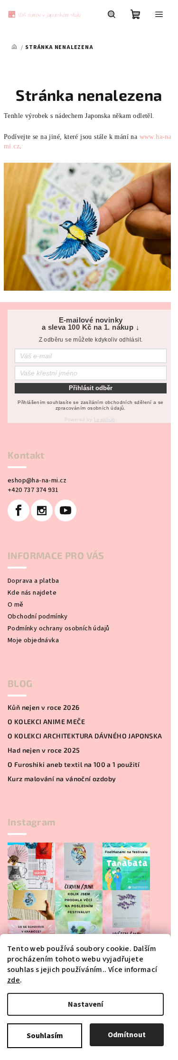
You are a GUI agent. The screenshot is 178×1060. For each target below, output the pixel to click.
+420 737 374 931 (33, 490)
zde (13, 980)
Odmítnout (127, 1035)
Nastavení (85, 1004)
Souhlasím (45, 1036)
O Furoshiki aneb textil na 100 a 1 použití (74, 764)
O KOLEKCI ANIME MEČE (46, 721)
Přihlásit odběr (90, 388)
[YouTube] (65, 510)
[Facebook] (18, 510)
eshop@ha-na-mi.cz (37, 480)
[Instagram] (42, 510)
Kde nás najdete (32, 593)
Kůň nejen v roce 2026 (43, 707)
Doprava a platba (33, 581)
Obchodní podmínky (38, 616)
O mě (16, 604)
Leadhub (104, 419)
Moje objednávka (33, 640)
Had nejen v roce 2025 (44, 750)
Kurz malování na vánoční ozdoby (62, 778)
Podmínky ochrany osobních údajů (58, 628)
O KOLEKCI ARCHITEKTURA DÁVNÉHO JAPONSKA (85, 736)
